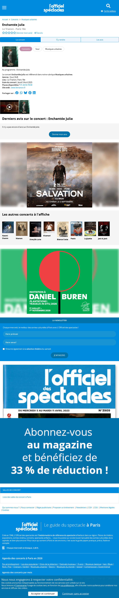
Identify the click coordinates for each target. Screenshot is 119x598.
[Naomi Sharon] (8, 227)
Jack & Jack (102, 238)
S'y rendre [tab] (60, 39)
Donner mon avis (59, 134)
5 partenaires (21, 585)
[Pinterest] (30, 93)
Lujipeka (88, 238)
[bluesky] (26, 93)
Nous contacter (27, 507)
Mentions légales (107, 507)
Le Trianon (12, 79)
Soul (12, 77)
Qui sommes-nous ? (10, 507)
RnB (16, 77)
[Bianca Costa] (63, 229)
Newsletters (81, 507)
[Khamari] (49, 227)
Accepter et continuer (43, 593)
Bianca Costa (62, 239)
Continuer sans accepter (75, 593)
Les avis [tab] (100, 39)
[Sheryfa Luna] (35, 229)
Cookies (5, 510)
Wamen (19, 238)
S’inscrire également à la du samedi (28, 349)
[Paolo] (76, 228)
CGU (96, 507)
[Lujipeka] (90, 228)
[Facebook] (17, 93)
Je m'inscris (59, 355)
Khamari (47, 235)
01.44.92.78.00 (26, 85)
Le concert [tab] (20, 39)
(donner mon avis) (24, 33)
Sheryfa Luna (35, 239)
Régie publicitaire (44, 507)
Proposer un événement (63, 507)
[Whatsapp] (21, 93)
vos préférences (67, 585)
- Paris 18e (14, 29)
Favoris (39, 33)
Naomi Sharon (5, 237)
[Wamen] (21, 228)
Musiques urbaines (63, 74)
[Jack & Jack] (104, 228)
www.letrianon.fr (18, 87)
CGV (90, 507)
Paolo (73, 238)
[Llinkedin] (34, 93)
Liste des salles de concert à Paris (17, 497)
